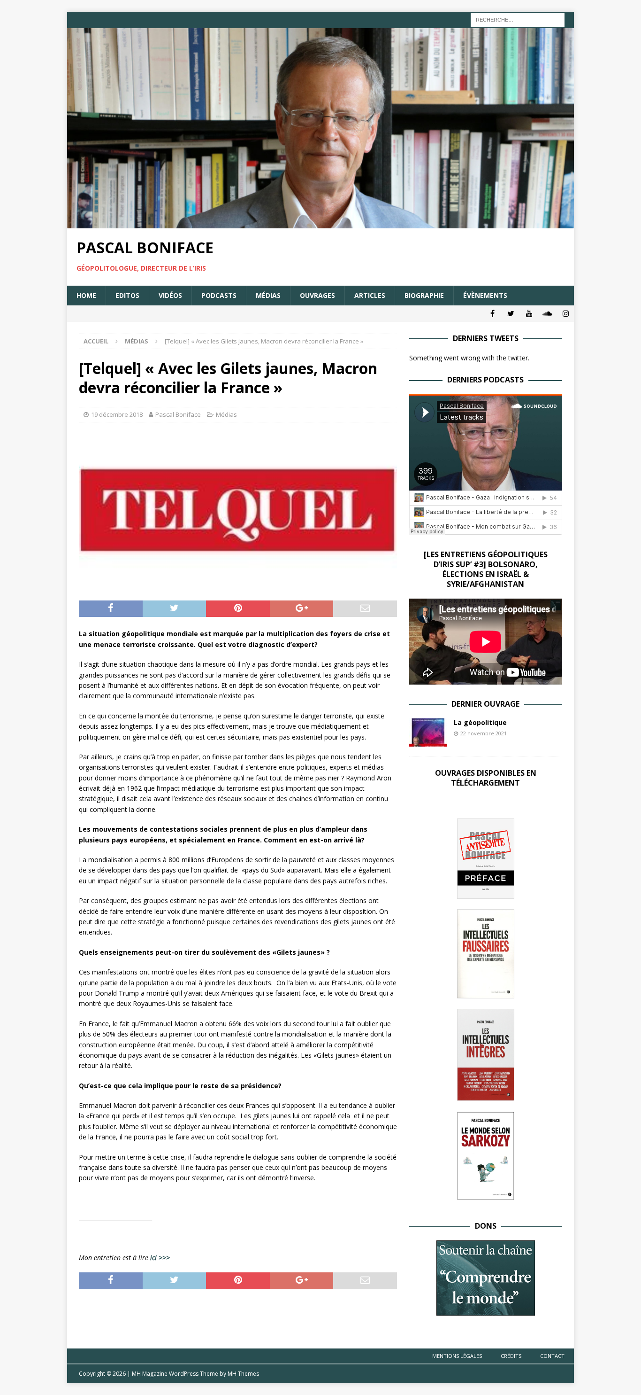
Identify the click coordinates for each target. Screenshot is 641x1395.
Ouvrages (317, 295)
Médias (268, 295)
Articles (369, 295)
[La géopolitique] (428, 732)
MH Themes (243, 1374)
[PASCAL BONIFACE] (320, 222)
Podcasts (219, 295)
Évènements (485, 295)
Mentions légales (457, 1355)
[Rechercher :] (518, 19)
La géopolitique (480, 722)
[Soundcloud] (547, 313)
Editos (127, 295)
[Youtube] (529, 313)
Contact (552, 1355)
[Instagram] (565, 313)
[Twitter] (511, 313)
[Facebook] (492, 313)
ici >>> (160, 1257)
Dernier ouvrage (485, 704)
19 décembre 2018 (117, 414)
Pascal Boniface (178, 414)
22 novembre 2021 (483, 733)
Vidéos (170, 295)
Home (86, 295)
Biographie (424, 295)
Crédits (511, 1355)
